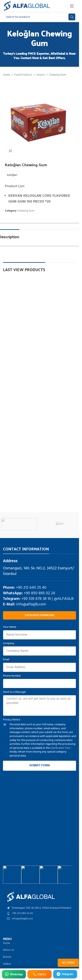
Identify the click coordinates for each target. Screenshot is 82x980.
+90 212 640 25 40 (31, 587)
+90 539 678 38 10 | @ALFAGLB (47, 599)
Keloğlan (12, 175)
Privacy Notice (12, 720)
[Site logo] (27, 6)
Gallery (7, 964)
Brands (7, 957)
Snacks (40, 75)
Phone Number (12, 676)
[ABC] (60, 524)
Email (6, 660)
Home (6, 75)
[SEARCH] (71, 17)
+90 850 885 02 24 (39, 593)
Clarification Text (60, 748)
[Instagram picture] (12, 875)
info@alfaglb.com (31, 604)
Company (8, 643)
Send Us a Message (14, 692)
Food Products (23, 75)
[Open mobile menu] (72, 6)
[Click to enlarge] (10, 150)
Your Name (10, 627)
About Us (8, 950)
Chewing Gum (57, 75)
